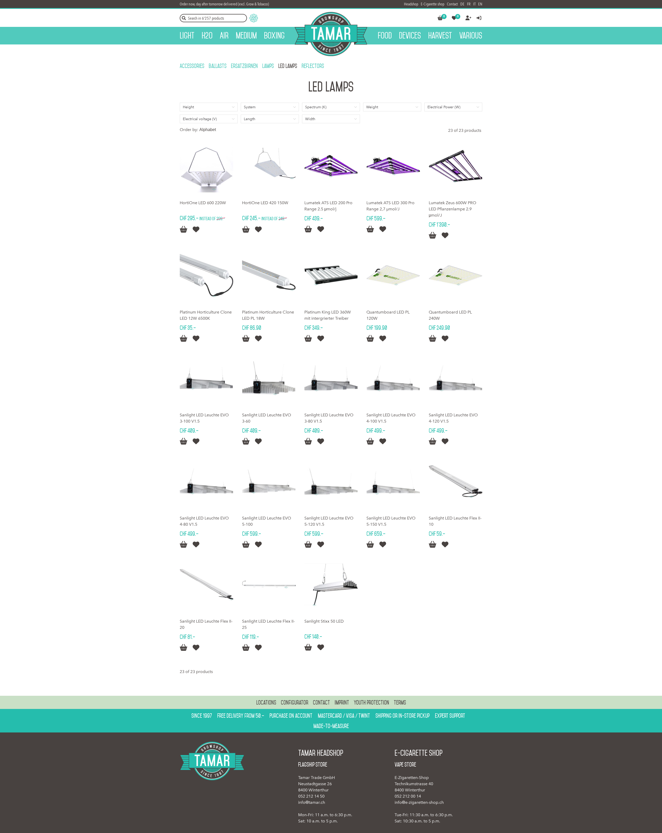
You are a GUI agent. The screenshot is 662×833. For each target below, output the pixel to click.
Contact (452, 4)
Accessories (192, 66)
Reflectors (313, 66)
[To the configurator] (254, 18)
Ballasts (218, 66)
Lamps (268, 66)
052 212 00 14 (408, 796)
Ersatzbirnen (244, 66)
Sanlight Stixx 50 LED (324, 621)
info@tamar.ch (311, 802)
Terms (400, 702)
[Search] (184, 18)
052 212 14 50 (311, 796)
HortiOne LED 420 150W (265, 202)
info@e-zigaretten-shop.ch (419, 802)
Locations (266, 702)
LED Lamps (287, 66)
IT (474, 4)
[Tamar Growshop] (331, 34)
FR (469, 4)
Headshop (411, 4)
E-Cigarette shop (432, 4)
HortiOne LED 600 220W (203, 202)
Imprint (342, 702)
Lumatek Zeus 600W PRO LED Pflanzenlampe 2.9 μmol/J (452, 209)
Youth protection (371, 702)
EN (480, 4)
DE (462, 4)
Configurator (294, 702)
